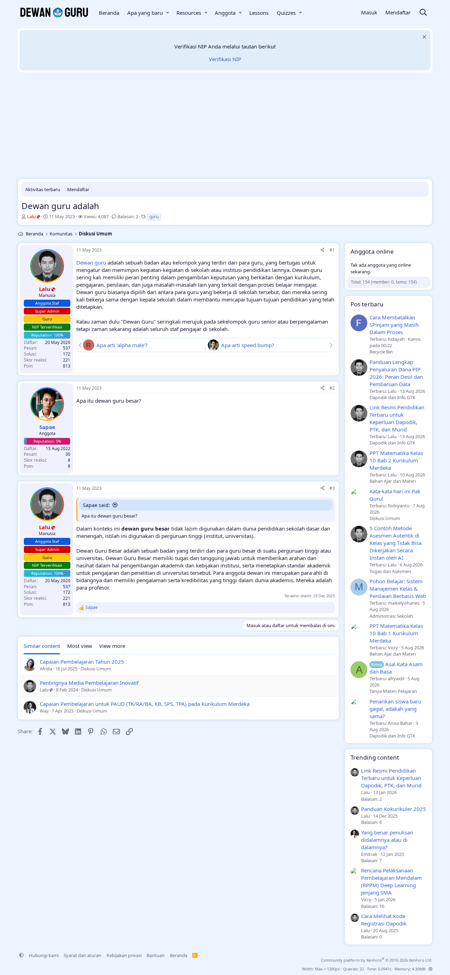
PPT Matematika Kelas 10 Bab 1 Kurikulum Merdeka (396, 633)
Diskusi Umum (384, 518)
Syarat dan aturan (82, 955)
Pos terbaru (367, 304)
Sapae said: (96, 505)
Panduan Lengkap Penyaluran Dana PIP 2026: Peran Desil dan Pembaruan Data (396, 373)
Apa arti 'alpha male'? (122, 345)
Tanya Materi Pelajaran (393, 691)
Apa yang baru (145, 12)
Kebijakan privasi (124, 955)
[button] (167, 13)
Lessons (259, 12)
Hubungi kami (44, 955)
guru (154, 217)
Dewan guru (91, 262)
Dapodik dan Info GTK (392, 397)
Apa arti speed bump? (247, 345)
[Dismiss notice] (423, 37)
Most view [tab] (79, 645)
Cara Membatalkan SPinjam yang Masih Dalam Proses (394, 325)
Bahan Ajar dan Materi (392, 481)
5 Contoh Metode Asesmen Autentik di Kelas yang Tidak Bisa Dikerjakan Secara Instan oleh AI (395, 543)
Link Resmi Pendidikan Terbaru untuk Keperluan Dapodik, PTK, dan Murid (396, 418)
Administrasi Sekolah (391, 616)
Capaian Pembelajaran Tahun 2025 (82, 661)
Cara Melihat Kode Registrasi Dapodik (383, 919)
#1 (332, 250)
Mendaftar (78, 189)
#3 (332, 488)
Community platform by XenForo (376, 960)
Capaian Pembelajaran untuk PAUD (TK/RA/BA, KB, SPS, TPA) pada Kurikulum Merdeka (145, 703)
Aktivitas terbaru (42, 189)
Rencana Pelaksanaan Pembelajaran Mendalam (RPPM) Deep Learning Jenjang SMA (391, 881)
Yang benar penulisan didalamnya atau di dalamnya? (387, 840)
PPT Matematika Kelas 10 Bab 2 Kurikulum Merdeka (396, 460)
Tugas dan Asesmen (390, 571)
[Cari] (423, 12)
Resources (188, 12)
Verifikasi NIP (225, 59)
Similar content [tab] (42, 645)
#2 (332, 388)
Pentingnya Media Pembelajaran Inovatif (89, 682)
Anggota (225, 12)
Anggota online (372, 251)
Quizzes (286, 12)
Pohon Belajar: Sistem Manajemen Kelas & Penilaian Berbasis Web (397, 588)
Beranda (109, 12)
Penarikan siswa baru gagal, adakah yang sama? (395, 709)
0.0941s (384, 968)
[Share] (322, 250)
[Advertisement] (225, 127)
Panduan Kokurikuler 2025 (393, 808)
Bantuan (156, 955)
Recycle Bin (381, 352)
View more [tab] (112, 645)
